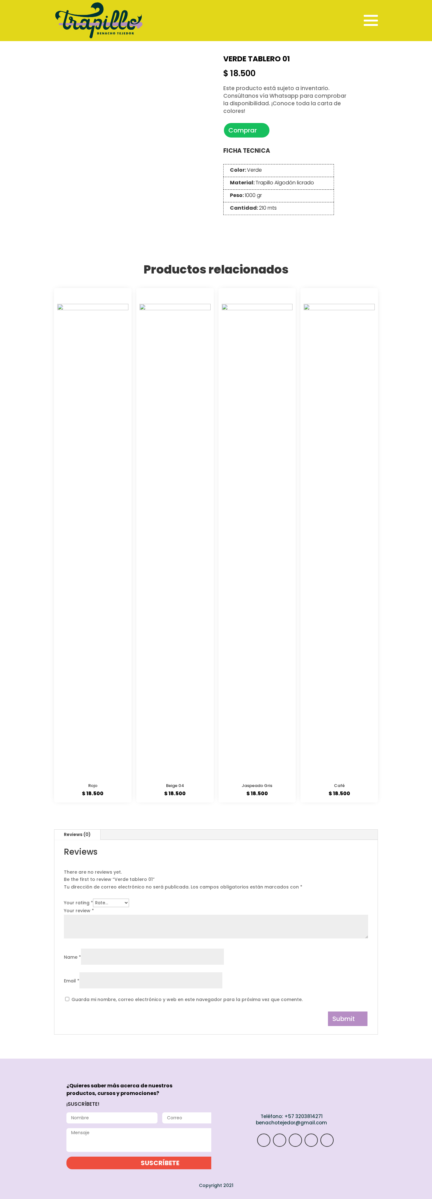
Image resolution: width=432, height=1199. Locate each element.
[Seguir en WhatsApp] (279, 1140)
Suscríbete (160, 1163)
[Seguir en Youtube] (327, 1140)
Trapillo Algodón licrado (285, 182)
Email (71, 981)
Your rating (78, 903)
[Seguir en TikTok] (295, 1140)
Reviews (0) (77, 834)
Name (72, 957)
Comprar (242, 130)
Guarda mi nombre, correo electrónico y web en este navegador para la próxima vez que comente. (187, 999)
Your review (79, 910)
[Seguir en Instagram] (263, 1140)
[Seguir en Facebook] (311, 1140)
